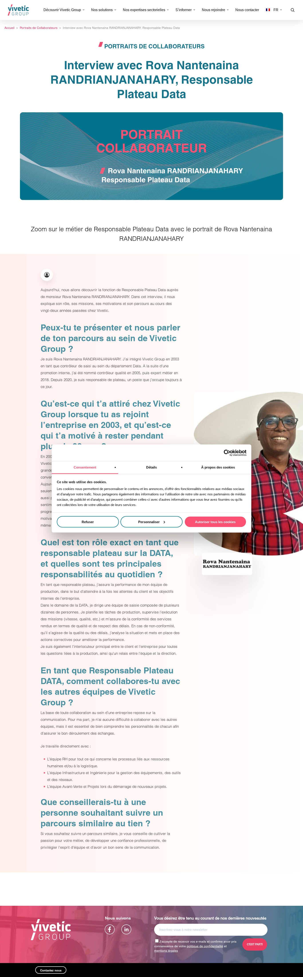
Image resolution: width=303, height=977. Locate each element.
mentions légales (166, 950)
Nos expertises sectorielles (144, 10)
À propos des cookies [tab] (218, 467)
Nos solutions (102, 10)
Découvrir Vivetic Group (62, 10)
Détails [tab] (151, 467)
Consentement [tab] (85, 467)
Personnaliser (149, 522)
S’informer (183, 10)
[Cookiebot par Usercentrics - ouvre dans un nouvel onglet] (227, 452)
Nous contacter (247, 10)
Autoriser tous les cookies (215, 522)
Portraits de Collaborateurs (154, 46)
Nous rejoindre (213, 10)
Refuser (88, 522)
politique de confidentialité (205, 946)
